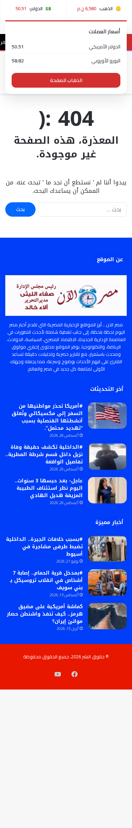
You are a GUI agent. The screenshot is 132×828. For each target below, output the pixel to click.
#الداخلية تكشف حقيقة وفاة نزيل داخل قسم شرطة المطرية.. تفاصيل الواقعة (44, 454)
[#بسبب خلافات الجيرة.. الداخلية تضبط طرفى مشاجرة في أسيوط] (107, 549)
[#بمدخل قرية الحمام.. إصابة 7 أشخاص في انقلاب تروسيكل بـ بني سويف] (107, 582)
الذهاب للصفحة (66, 80)
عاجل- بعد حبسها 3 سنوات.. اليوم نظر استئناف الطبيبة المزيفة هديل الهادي (49, 488)
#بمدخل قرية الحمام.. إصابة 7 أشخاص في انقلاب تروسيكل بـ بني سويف (46, 580)
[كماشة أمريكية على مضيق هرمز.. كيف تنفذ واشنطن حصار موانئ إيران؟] (107, 616)
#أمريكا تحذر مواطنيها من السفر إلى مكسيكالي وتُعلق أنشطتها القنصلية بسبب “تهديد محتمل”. (47, 417)
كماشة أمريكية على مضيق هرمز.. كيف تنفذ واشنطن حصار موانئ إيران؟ (45, 614)
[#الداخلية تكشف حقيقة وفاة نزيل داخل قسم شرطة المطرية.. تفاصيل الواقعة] (107, 456)
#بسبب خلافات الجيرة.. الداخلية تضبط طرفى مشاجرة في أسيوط (44, 547)
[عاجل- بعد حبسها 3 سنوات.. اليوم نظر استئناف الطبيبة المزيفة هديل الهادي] (107, 490)
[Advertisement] (66, 163)
